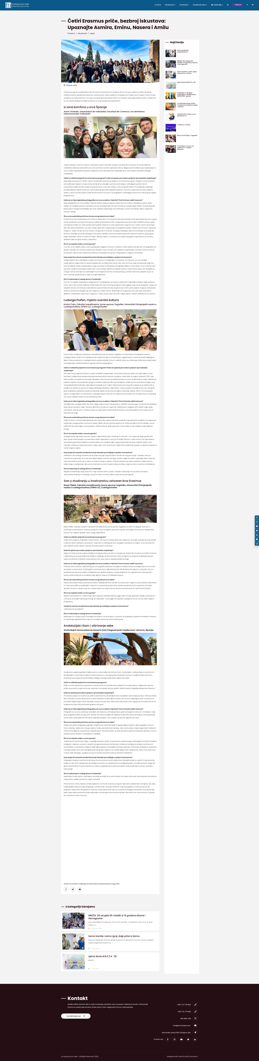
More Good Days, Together (187, 135)
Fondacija (183, 5)
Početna (71, 33)
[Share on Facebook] (67, 889)
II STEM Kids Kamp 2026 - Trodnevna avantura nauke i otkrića (187, 105)
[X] (188, 1039)
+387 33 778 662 (184, 1004)
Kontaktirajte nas (74, 1016)
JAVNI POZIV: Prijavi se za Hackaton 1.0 (186, 115)
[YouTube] (181, 1039)
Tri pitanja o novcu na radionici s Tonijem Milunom (185, 147)
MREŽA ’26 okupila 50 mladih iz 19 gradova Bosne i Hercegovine (116, 917)
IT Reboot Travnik (183, 125)
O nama (158, 5)
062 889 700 (185, 1018)
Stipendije (217, 5)
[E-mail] (257, 539)
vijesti (92, 33)
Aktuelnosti (169, 5)
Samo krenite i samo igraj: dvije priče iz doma (113, 936)
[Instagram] (174, 1039)
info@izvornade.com (182, 1025)
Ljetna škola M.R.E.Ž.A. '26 (102, 956)
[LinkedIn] (194, 1039)
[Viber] (257, 543)
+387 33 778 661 (184, 1011)
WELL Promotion (191, 1056)
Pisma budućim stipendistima (183, 51)
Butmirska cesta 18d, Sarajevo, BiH (176, 1032)
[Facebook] (167, 1039)
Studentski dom (199, 5)
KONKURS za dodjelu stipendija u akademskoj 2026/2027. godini (186, 94)
